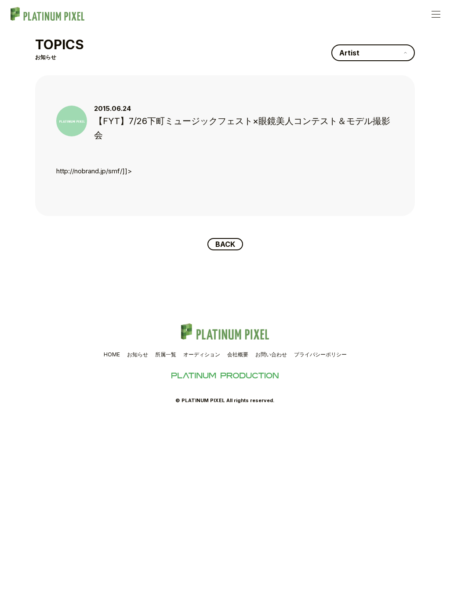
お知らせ (137, 354)
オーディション (201, 354)
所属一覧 (165, 354)
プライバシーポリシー (320, 354)
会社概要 (237, 354)
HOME (112, 354)
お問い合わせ (271, 354)
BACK (225, 244)
